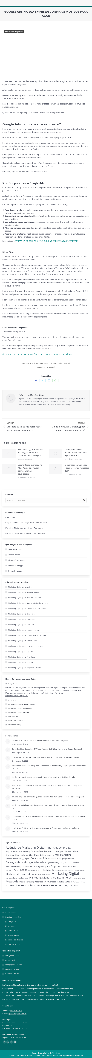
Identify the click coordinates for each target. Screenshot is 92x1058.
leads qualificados (33, 870)
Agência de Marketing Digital (25, 847)
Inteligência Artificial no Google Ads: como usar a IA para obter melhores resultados (45, 828)
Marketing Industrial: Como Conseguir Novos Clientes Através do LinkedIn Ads (43, 777)
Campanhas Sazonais (41, 851)
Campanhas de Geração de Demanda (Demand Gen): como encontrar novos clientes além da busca (49, 818)
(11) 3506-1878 (16, 1010)
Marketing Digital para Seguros (20, 651)
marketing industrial (79, 878)
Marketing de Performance (41, 874)
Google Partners (66, 863)
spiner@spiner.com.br (17, 1013)
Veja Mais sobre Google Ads (16, 695)
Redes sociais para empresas (36, 885)
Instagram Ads (27, 866)
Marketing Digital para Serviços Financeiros (25, 646)
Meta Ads (12, 881)
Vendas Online (14, 555)
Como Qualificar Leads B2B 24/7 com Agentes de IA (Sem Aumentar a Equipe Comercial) (47, 749)
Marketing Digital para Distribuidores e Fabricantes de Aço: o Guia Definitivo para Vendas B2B (48, 806)
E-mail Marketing (62, 854)
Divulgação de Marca (16, 560)
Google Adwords (34, 862)
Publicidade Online (79, 882)
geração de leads (68, 859)
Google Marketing (52, 863)
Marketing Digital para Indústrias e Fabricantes (24, 528)
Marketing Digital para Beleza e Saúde (23, 592)
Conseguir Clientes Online (66, 851)
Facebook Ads (38, 858)
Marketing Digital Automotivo (20, 587)
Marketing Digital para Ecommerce (22, 619)
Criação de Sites (14, 944)
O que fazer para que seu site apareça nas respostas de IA (77, 468)
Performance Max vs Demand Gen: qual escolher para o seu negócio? (40, 740)
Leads (23, 869)
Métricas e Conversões (45, 881)
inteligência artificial (69, 866)
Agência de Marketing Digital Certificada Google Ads (65, 1055)
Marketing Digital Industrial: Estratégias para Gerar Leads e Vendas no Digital (30, 452)
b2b (69, 848)
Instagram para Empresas (47, 866)
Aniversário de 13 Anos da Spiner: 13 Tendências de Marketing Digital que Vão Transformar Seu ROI (49, 767)
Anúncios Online (57, 847)
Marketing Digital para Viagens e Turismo (24, 668)
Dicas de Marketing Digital (14, 32)
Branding (26, 851)
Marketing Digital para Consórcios (21, 614)
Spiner (75, 885)
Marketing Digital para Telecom (20, 662)
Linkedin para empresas (63, 870)
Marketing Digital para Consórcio (17, 878)
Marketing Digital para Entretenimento (23, 630)
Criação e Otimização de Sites (19, 855)
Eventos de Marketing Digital (17, 858)
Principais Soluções (13, 917)
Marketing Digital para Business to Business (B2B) (25, 533)
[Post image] (9, 453)
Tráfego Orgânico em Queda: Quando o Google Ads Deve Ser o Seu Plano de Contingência (48, 797)
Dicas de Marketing (43, 855)
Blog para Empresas (14, 851)
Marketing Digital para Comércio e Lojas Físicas (27, 608)
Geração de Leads (15, 549)
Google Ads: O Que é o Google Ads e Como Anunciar (26, 522)
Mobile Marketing (26, 882)
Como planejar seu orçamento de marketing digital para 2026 (76, 452)
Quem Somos (10, 912)
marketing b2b (80, 870)
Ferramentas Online (54, 859)
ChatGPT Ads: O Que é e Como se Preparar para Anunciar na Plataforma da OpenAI (45, 757)
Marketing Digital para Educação (21, 624)
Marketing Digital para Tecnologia (21, 657)
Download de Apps (15, 565)
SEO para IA (68, 886)
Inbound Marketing (13, 866)
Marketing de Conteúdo (18, 873)
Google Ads (50, 367)
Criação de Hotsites (15, 940)
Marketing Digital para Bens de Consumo (24, 598)
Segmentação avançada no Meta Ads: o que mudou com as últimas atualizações (30, 469)
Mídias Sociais (64, 881)
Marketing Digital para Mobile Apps (22, 641)
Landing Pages (12, 870)
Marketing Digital (65, 873)
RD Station (10, 885)
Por (60, 363)
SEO (61, 885)
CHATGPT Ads (10, 517)
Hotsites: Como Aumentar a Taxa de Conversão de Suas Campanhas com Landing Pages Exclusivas (47, 787)
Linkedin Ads (46, 870)
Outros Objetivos (15, 571)
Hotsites (75, 862)
